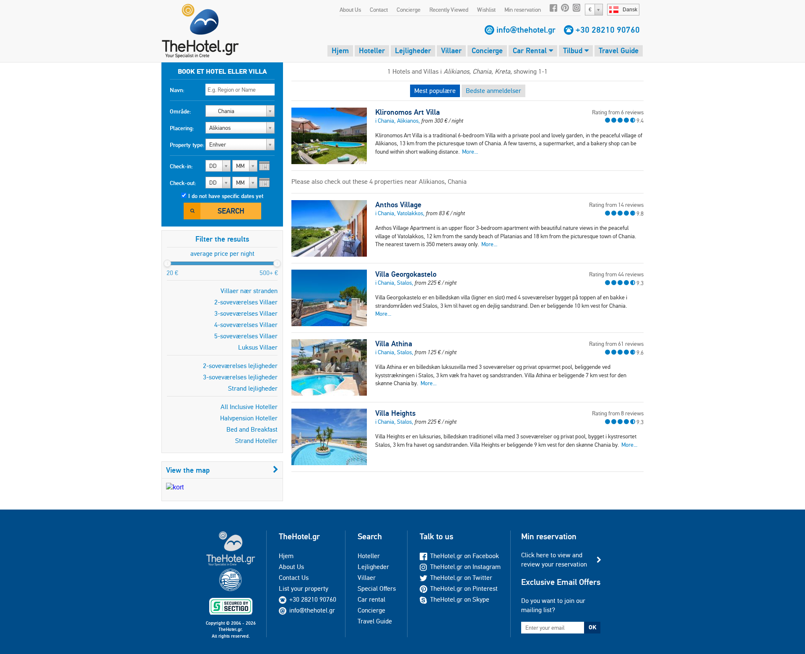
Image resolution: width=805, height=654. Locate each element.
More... (470, 151)
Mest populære (435, 91)
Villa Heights (395, 413)
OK (592, 627)
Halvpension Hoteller (249, 418)
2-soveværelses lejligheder (240, 366)
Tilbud (573, 50)
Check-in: (181, 166)
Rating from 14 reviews (616, 205)
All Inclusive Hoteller (249, 407)
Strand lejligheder (253, 388)
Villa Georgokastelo (405, 274)
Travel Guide (619, 50)
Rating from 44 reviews (616, 274)
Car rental (371, 599)
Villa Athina (393, 343)
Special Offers (377, 588)
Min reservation (522, 9)
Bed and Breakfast (252, 429)
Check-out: (183, 183)
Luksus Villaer (258, 347)
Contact (379, 9)
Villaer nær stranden (249, 291)
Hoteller (372, 50)
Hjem (340, 50)
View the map (188, 470)
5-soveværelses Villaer (246, 336)
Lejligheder (413, 50)
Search (231, 211)
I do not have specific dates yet (225, 196)
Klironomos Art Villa (407, 112)
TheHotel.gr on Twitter (461, 578)
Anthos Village (398, 204)
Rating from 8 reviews (618, 413)
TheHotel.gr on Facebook (464, 556)
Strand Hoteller (256, 441)
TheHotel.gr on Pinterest (464, 588)
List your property (303, 588)
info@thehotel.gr (526, 29)
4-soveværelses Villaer (246, 325)
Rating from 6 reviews (618, 112)
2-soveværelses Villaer (246, 302)
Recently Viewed (448, 9)
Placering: (182, 128)
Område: (180, 111)
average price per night (222, 253)
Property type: (187, 145)
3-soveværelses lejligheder (240, 377)
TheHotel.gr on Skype (459, 599)
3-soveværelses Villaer (246, 313)
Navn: (177, 90)
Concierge (409, 9)
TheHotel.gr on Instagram (465, 567)
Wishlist (486, 9)
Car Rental (531, 50)
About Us (350, 9)
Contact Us (294, 578)
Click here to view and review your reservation (554, 559)
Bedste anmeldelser (493, 91)
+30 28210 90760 (608, 29)
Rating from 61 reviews (616, 344)
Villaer (451, 50)
